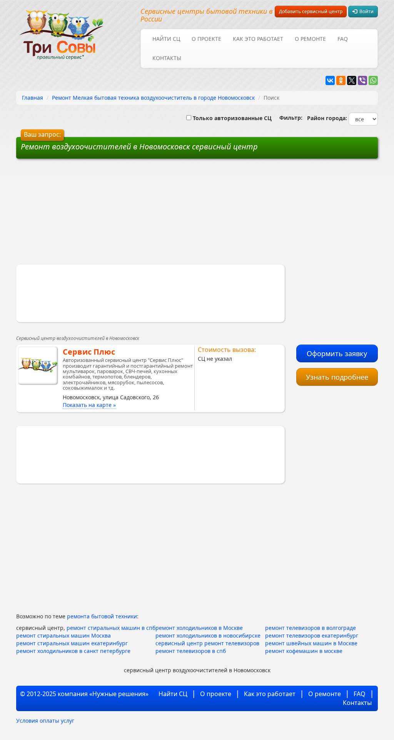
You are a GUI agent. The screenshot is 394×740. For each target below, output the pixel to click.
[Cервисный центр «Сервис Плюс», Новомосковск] (37, 365)
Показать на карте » (89, 405)
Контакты (166, 58)
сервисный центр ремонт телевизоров (207, 643)
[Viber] (362, 80)
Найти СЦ (166, 38)
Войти (365, 11)
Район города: (325, 118)
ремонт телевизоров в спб (190, 651)
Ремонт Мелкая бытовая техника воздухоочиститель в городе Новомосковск (153, 97)
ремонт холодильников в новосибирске (207, 635)
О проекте (206, 38)
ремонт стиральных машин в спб (111, 627)
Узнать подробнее (337, 377)
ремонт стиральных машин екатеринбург (72, 643)
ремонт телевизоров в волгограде (310, 627)
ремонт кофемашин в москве (303, 651)
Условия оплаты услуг (45, 720)
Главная (32, 97)
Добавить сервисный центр (310, 11)
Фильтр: (287, 117)
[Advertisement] (138, 214)
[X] (351, 80)
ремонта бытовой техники (102, 616)
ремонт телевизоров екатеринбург (311, 635)
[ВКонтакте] (330, 80)
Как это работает (258, 38)
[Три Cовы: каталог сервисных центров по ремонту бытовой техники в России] (61, 29)
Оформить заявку (337, 353)
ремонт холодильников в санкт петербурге (73, 651)
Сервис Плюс (89, 352)
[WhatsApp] (373, 80)
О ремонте (310, 38)
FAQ (342, 38)
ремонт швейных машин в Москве (311, 643)
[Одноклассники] (341, 80)
